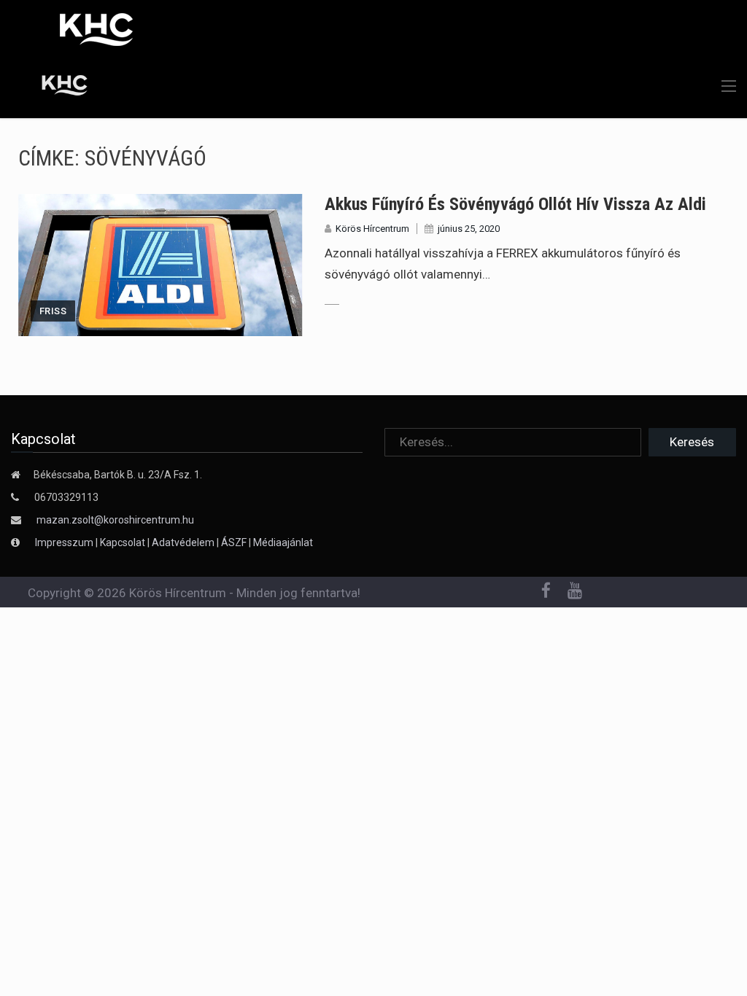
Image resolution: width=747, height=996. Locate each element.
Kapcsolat (122, 542)
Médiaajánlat (283, 542)
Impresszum (65, 542)
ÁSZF (234, 542)
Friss (52, 311)
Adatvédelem (183, 542)
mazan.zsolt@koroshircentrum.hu (115, 520)
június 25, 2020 (469, 228)
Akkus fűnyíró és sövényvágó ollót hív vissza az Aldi (515, 204)
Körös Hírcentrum (372, 228)
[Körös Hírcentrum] (53, 87)
